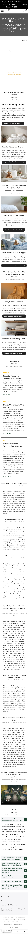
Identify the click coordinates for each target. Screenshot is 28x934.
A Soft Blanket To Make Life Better (13, 316)
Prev (10, 51)
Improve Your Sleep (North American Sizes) (11, 162)
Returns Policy (14, 927)
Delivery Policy (18, 925)
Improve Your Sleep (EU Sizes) (12, 123)
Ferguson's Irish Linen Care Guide (14, 658)
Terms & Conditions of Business (13, 922)
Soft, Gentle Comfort (14, 301)
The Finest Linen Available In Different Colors (13, 265)
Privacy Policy (8, 925)
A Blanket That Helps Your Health (13, 353)
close (25, 4)
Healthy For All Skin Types (14, 252)
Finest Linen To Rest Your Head (13, 230)
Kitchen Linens (17, 667)
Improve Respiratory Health (14, 338)
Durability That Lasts (14, 215)
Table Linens (9, 669)
